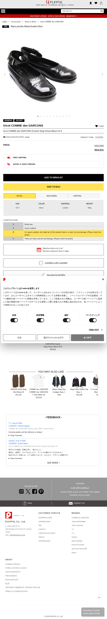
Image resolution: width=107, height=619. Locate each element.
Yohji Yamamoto (77, 525)
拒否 (20, 338)
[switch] (40, 320)
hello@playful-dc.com (17, 535)
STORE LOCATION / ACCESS (15, 568)
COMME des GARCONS (80, 518)
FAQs (29, 503)
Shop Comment (16, 435)
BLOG (7, 584)
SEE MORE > (53, 463)
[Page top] (99, 597)
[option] (53, 73)
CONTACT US (79, 503)
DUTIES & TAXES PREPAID (56, 16)
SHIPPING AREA (44, 522)
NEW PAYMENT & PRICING (38, 16)
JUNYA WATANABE (78, 522)
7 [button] (56, 116)
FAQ (39, 525)
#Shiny (40, 26)
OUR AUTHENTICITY (12, 572)
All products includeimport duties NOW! (91, 612)
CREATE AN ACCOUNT (46, 533)
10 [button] (66, 116)
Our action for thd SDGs (56, 275)
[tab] (19, 196)
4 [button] (47, 116)
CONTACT (42, 529)
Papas (74, 553)
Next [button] (102, 74)
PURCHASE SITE (11, 580)
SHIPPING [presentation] (77, 196)
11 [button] (69, 116)
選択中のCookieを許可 (53, 338)
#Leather (33, 26)
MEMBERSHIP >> (71, 16)
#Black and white (17, 26)
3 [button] (44, 116)
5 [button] (50, 116)
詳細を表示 (94, 330)
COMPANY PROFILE (12, 564)
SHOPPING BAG (44, 541)
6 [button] (53, 116)
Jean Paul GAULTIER (79, 549)
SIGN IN (41, 537)
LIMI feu (74, 537)
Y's (73, 529)
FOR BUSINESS (11, 576)
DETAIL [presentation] (20, 196)
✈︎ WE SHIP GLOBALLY (80, 488)
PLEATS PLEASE (78, 545)
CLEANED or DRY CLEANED (56, 263)
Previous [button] (5, 74)
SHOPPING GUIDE (45, 518)
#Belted (27, 26)
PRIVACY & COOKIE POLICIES (16, 591)
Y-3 (73, 533)
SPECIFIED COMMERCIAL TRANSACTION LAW (22, 587)
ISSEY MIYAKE (77, 541)
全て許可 (87, 338)
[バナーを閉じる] (103, 279)
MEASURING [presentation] (52, 196)
